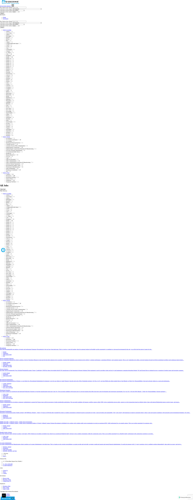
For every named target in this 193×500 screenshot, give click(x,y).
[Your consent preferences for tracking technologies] (185, 497)
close (12, 498)
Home (4, 17)
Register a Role (6, 486)
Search (2, 13)
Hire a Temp (6, 487)
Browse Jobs (6, 478)
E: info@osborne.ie (7, 465)
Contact (5, 473)
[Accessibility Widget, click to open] (3, 250)
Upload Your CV (7, 481)
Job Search (5, 18)
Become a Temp (7, 479)
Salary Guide (6, 489)
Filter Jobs (3, 189)
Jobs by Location (7, 30)
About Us (5, 470)
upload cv (9, 6)
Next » (4, 456)
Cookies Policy (6, 495)
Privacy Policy (6, 494)
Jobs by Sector (6, 136)
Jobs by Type (6, 172)
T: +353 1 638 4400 (8, 464)
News (4, 472)
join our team (3, 6)
